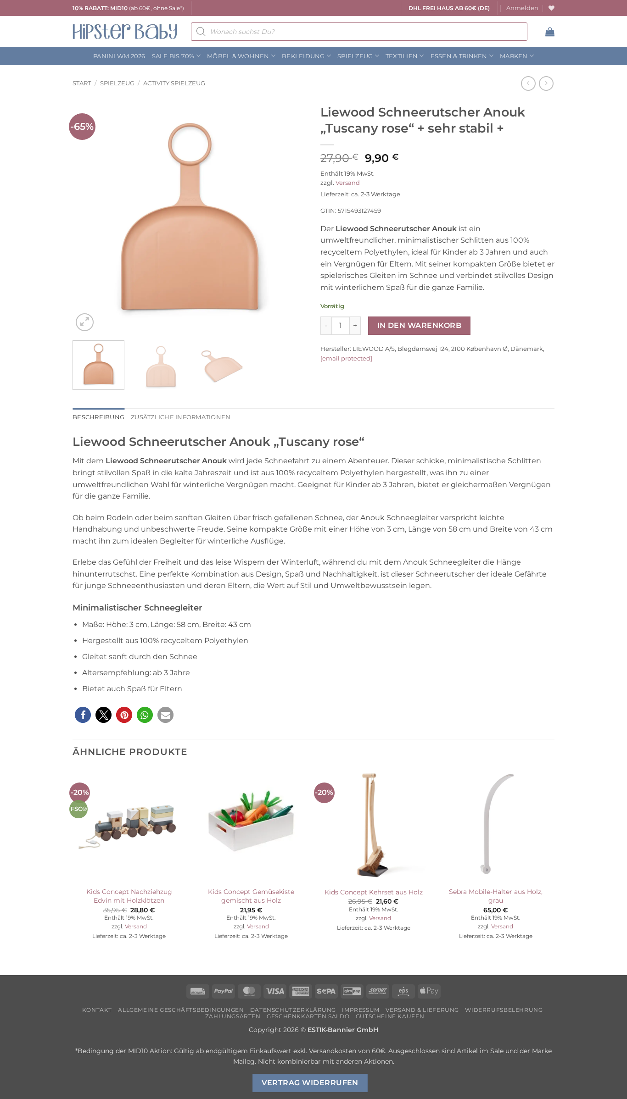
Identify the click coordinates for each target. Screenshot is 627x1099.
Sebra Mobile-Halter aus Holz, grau (496, 896)
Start (82, 83)
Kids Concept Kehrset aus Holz (374, 892)
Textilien (402, 56)
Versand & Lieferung (422, 1009)
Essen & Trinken (459, 56)
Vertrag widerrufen (310, 1082)
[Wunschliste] (551, 8)
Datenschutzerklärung (293, 1009)
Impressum (361, 1009)
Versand (348, 182)
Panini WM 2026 (119, 56)
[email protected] (346, 358)
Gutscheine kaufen (390, 1016)
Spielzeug (355, 56)
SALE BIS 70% (173, 56)
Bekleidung (303, 56)
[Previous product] (546, 83)
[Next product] (528, 83)
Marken (514, 56)
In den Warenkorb (419, 325)
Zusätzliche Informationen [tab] (180, 417)
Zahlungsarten (233, 1016)
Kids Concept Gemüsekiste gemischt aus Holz (251, 896)
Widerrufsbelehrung (504, 1009)
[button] (522, 8)
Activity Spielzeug (174, 83)
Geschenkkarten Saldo (308, 1016)
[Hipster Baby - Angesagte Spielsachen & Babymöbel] (125, 31)
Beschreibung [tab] (98, 417)
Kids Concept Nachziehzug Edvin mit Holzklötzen (129, 896)
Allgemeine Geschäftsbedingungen (181, 1009)
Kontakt (97, 1009)
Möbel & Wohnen (238, 56)
